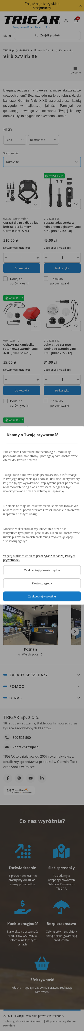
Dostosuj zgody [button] (42, 583)
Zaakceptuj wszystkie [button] (42, 596)
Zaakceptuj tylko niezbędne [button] (42, 570)
